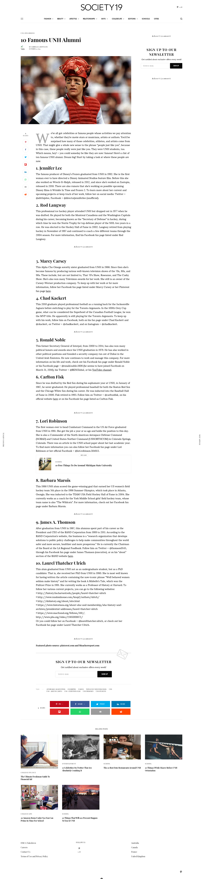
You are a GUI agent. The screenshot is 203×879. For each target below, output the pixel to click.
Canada (134, 847)
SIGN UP (105, 674)
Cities (156, 19)
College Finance (28, 772)
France (134, 852)
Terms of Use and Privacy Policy (34, 856)
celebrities (72, 689)
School (58, 462)
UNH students (101, 691)
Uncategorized (28, 33)
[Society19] (101, 7)
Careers (24, 847)
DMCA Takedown (28, 843)
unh (110, 689)
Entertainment (69, 764)
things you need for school (96, 689)
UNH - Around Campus (54, 691)
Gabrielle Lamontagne (39, 47)
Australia (135, 843)
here (48, 290)
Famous (81, 689)
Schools (146, 19)
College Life (26, 814)
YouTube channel (101, 369)
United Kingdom (138, 856)
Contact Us (25, 852)
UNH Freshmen (88, 691)
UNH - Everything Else (72, 691)
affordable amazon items (55, 689)
